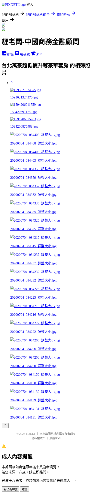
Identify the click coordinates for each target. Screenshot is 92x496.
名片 (39, 55)
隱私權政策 (38, 438)
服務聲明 (55, 438)
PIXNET (31, 433)
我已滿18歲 (10, 489)
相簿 (11, 55)
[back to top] (5, 425)
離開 (24, 489)
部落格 (25, 55)
